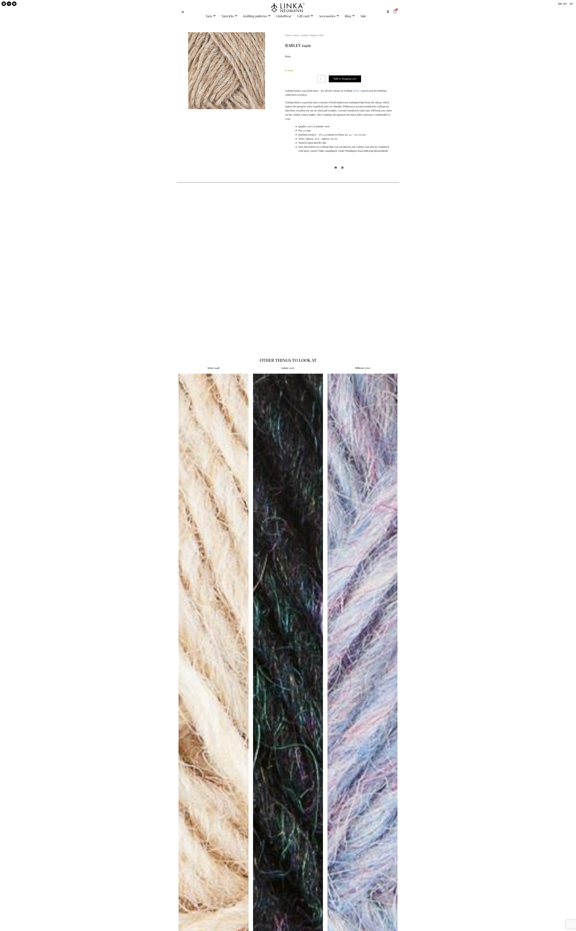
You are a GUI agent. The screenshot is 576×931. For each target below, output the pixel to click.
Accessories (327, 16)
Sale (363, 16)
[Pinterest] (14, 3)
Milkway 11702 (213, 367)
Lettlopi (304, 35)
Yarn (209, 16)
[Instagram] (9, 3)
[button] (183, 12)
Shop (296, 35)
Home (288, 35)
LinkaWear (283, 16)
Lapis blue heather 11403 (362, 367)
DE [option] (571, 3)
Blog (348, 16)
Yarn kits (228, 16)
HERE (356, 90)
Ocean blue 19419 (288, 367)
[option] (565, 3)
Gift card (303, 16)
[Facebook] (4, 3)
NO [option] (565, 3)
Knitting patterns (255, 16)
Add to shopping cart (344, 79)
